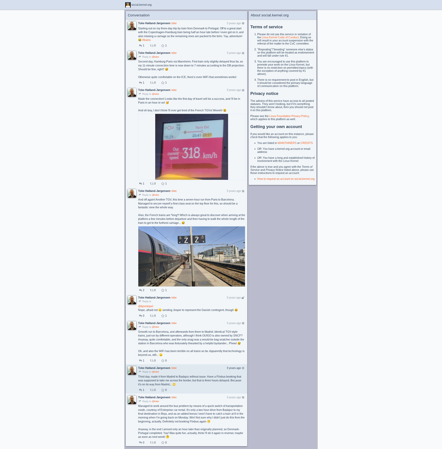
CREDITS (306, 142)
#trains (146, 39)
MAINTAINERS (287, 142)
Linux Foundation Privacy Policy (289, 116)
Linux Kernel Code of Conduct (280, 37)
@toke (155, 57)
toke (174, 23)
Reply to (146, 57)
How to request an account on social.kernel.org (286, 178)
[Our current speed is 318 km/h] (191, 147)
